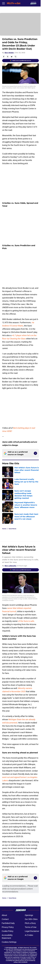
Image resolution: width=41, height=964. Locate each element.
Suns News (12, 528)
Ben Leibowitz (10, 566)
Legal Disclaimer (32, 931)
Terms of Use (30, 927)
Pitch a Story (30, 923)
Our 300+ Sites (31, 919)
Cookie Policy (7, 931)
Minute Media (13, 947)
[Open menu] (3, 3)
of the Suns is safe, (26, 621)
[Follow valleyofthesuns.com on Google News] (35, 453)
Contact (5, 919)
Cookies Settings (9, 942)
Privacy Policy (8, 927)
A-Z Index (29, 935)
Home (4, 528)
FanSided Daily (8, 923)
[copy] (15, 56)
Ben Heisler (9, 53)
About (4, 915)
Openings (29, 915)
